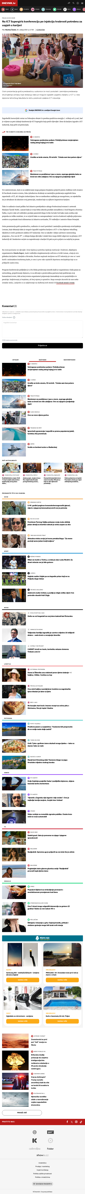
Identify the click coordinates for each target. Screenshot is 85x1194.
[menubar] (77, 3)
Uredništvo (42, 1163)
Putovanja (48, 9)
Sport (16, 9)
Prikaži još (22, 1113)
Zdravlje (59, 9)
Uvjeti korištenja (42, 1170)
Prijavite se (42, 346)
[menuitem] (77, 3)
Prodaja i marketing (42, 1166)
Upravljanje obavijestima (44, 1184)
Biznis (69, 9)
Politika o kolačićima (42, 1177)
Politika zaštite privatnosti (42, 1174)
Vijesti (6, 9)
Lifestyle (37, 9)
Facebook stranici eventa (65, 283)
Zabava (79, 9)
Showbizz (26, 9)
